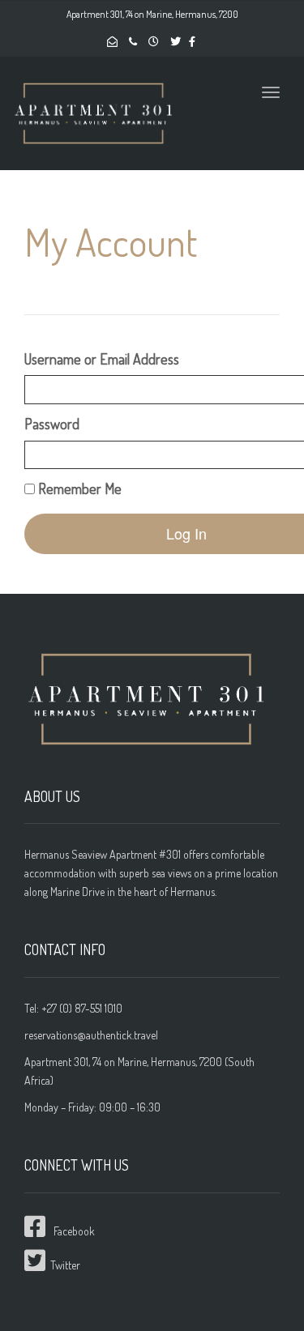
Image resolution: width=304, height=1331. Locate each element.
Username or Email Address (101, 359)
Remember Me (78, 488)
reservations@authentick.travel (91, 1035)
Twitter (62, 1265)
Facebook (74, 1231)
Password (51, 424)
